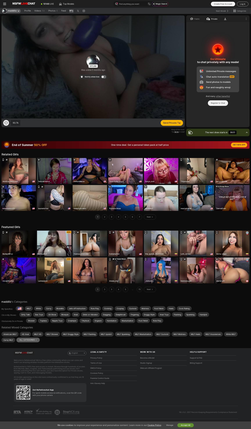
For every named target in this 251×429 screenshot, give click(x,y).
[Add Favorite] (6, 123)
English (75, 353)
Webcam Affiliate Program (151, 368)
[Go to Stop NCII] (71, 412)
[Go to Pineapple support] (57, 412)
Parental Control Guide (99, 378)
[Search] (149, 4)
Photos (53, 10)
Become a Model (147, 358)
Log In (242, 4)
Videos (39, 10)
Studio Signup (146, 363)
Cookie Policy (154, 425)
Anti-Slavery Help (97, 383)
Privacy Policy (96, 358)
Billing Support (196, 363)
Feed (63, 10)
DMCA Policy (95, 368)
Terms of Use (96, 363)
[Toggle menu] (4, 4)
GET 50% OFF (239, 145)
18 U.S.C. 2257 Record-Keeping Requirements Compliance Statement (208, 412)
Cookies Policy (96, 373)
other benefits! (223, 96)
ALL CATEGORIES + (28, 340)
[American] (20, 308)
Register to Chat (218, 103)
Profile (27, 10)
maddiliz (6, 301)
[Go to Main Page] (23, 4)
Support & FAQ (196, 358)
